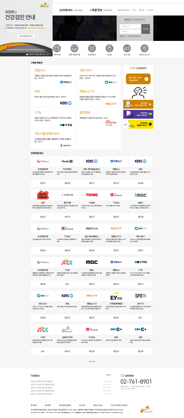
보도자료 (82, 405)
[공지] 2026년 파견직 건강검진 (41, 381)
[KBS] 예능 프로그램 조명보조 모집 (66, 307)
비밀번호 (125, 32)
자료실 (109, 55)
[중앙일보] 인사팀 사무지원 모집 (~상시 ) (93, 118)
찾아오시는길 (97, 405)
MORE (108, 375)
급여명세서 (92, 55)
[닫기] (48, 54)
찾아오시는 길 (144, 55)
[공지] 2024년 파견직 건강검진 (41, 394)
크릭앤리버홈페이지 (123, 10)
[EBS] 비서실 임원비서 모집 (113, 340)
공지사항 (127, 55)
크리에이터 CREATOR (69, 10)
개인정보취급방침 (65, 405)
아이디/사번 (126, 27)
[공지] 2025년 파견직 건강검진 (41, 388)
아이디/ (129, 36)
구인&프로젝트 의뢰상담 (118, 405)
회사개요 (34, 405)
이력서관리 (57, 55)
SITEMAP (150, 10)
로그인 (134, 10)
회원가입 (141, 10)
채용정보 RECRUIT (99, 10)
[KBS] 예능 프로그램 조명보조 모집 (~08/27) (51, 97)
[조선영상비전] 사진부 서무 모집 (41, 239)
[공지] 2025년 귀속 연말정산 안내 (42, 385)
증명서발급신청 (74, 55)
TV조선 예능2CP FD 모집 (113, 206)
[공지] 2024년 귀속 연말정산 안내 (42, 391)
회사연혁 (48, 405)
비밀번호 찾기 (136, 36)
